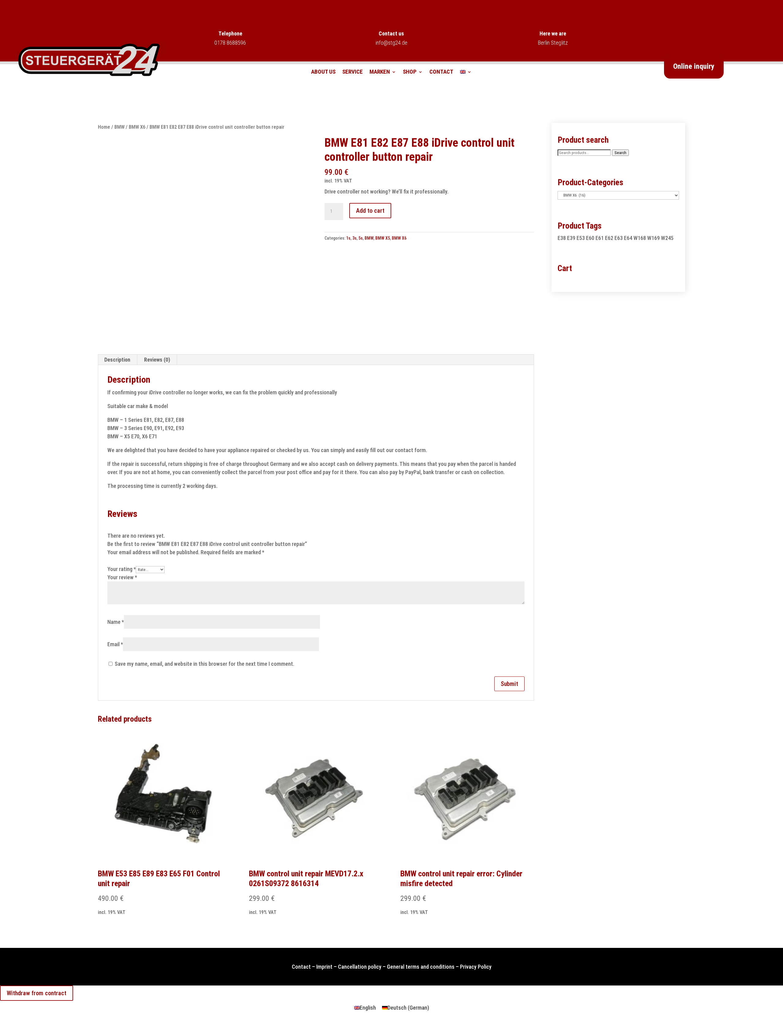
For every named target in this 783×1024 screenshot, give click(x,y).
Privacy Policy (476, 966)
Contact (441, 72)
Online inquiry (693, 66)
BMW (119, 127)
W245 (667, 238)
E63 (618, 238)
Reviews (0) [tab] (157, 359)
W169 (653, 238)
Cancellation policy (359, 966)
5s (360, 238)
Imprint (324, 966)
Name (115, 622)
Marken (379, 72)
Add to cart (370, 210)
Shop (410, 72)
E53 (581, 238)
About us (323, 72)
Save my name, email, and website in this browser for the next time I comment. (204, 664)
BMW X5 (382, 238)
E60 (590, 238)
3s (354, 238)
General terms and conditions (421, 966)
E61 (600, 238)
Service (352, 72)
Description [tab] (117, 359)
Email (115, 644)
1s (348, 238)
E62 (609, 238)
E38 (562, 238)
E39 (571, 238)
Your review (122, 577)
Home (104, 127)
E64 (628, 238)
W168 (639, 238)
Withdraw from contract (36, 993)
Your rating (121, 569)
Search (620, 152)
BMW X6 (137, 127)
